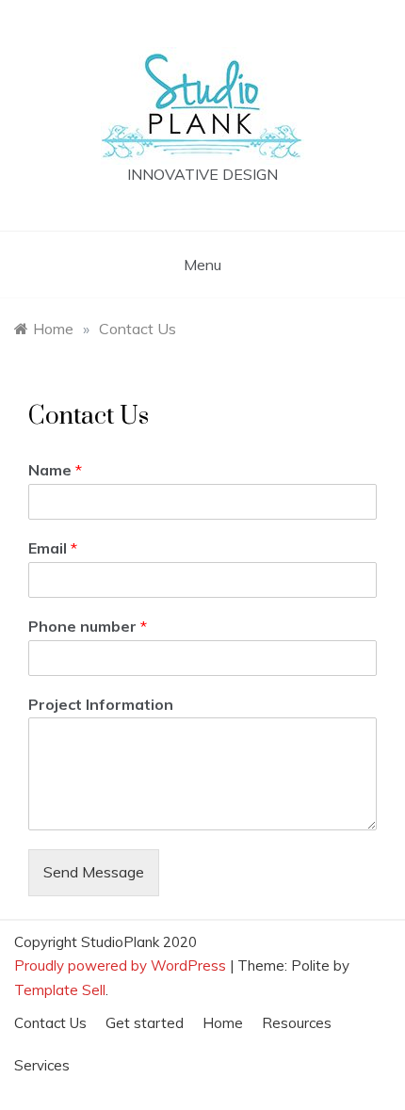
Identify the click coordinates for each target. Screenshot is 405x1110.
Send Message (93, 871)
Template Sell (59, 990)
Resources (297, 1023)
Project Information (100, 704)
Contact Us (50, 1023)
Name (55, 469)
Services (42, 1065)
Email (52, 548)
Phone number (87, 626)
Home (222, 1023)
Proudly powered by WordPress (122, 965)
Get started (144, 1023)
